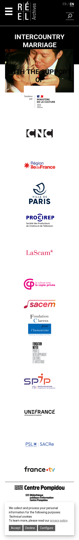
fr (65, 4)
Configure (46, 528)
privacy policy (58, 520)
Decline (30, 528)
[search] (69, 16)
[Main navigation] (8, 11)
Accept (15, 528)
